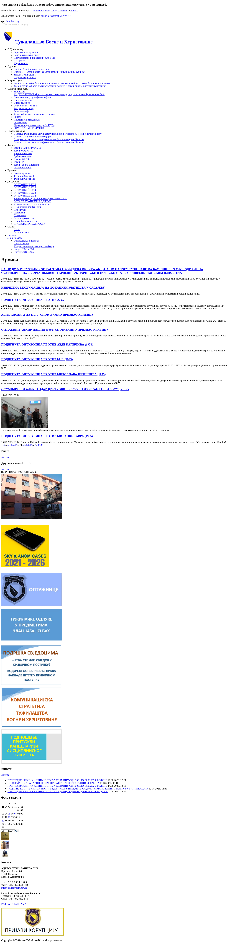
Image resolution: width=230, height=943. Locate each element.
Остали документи (24, 218)
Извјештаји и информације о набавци (34, 246)
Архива (5, 457)
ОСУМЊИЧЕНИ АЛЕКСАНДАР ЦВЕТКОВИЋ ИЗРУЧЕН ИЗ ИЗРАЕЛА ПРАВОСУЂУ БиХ (65, 389)
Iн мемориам (20, 122)
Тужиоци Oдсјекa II (24, 178)
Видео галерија (22, 102)
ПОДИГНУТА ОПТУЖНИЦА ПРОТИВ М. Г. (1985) (37, 359)
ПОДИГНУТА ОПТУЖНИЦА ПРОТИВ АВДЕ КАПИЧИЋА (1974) (47, 344)
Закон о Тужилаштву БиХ (27, 147)
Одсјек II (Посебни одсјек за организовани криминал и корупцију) (49, 72)
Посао (17, 229)
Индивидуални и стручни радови (32, 204)
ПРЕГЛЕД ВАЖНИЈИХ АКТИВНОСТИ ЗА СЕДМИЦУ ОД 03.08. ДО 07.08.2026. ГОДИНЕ (58, 791)
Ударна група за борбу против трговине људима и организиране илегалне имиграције (60, 86)
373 (16, 445)
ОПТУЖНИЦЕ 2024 (25, 190)
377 (31, 445)
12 (9, 817)
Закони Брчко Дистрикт (26, 164)
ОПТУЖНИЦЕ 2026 (25, 184)
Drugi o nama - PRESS (25, 105)
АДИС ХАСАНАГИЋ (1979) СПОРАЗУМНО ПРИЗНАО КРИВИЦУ (47, 314)
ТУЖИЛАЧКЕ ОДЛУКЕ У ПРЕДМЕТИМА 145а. (40, 198)
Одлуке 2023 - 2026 (24, 249)
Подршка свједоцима (25, 77)
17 (3, 820)
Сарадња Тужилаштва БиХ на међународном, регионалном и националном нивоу (58, 133)
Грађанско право (22, 156)
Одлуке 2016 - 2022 (24, 252)
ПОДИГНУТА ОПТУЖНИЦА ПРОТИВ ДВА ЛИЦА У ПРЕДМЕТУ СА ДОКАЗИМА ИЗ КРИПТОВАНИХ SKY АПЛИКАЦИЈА (78, 788)
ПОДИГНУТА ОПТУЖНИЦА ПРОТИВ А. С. (32, 299)
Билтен (17, 117)
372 (12, 445)
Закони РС (19, 162)
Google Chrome (59, 10)
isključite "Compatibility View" (56, 16)
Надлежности (21, 63)
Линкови (12, 235)
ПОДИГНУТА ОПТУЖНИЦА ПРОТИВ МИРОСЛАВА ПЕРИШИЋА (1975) (53, 374)
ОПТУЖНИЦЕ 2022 (25, 195)
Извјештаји (20, 209)
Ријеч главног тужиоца (26, 52)
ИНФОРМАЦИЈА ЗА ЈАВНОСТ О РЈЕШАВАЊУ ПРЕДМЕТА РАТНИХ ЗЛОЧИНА (54, 783)
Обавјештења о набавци (26, 240)
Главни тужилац (22, 173)
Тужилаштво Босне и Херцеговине (54, 42)
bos (8, 21)
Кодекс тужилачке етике (27, 55)
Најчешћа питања (23, 100)
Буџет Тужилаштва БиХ (26, 221)
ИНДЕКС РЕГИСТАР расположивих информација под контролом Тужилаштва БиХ (59, 94)
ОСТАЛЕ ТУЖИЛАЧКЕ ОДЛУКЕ (32, 201)
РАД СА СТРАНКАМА (13, 904)
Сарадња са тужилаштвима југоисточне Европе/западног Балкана (49, 139)
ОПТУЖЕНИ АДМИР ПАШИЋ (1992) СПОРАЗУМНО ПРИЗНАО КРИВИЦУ (55, 329)
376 (27, 445)
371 (9, 445)
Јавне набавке (15, 238)
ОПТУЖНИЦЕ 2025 (25, 187)
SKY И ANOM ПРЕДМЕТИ (29, 128)
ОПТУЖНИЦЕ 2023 (25, 193)
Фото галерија (21, 111)
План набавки (21, 243)
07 (15, 813)
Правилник (20, 215)
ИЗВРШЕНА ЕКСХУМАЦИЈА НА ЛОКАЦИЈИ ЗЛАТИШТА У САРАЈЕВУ (53, 287)
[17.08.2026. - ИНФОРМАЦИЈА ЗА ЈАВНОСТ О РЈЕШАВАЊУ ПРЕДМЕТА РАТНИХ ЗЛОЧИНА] (5, 839)
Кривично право (23, 153)
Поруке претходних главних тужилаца (34, 57)
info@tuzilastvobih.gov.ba (14, 887)
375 (24, 445)
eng (17, 21)
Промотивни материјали (27, 119)
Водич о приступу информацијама (32, 97)
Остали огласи (21, 232)
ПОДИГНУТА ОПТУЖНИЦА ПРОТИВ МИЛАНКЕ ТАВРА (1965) (47, 436)
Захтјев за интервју (24, 108)
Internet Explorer (41, 10)
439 (41, 445)
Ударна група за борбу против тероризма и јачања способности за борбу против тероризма (62, 83)
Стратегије (19, 212)
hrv (12, 21)
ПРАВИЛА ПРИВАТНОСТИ (29, 223)
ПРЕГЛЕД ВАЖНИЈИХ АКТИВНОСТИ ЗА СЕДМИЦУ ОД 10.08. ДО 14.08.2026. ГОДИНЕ (58, 785)
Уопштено (19, 91)
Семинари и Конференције (28, 207)
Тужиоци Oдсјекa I (24, 176)
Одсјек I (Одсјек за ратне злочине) (32, 69)
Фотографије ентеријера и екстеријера (34, 114)
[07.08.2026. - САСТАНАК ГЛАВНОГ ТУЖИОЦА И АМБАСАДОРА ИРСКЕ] (5, 856)
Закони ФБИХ (21, 159)
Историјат (19, 60)
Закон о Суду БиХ (23, 150)
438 (37, 445)
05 (9, 813)
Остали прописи (22, 167)
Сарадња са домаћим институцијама (33, 136)
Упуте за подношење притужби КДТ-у (34, 125)
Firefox (74, 10)
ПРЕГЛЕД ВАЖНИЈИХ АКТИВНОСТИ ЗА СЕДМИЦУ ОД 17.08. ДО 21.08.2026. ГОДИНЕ (58, 780)
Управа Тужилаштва (25, 74)
